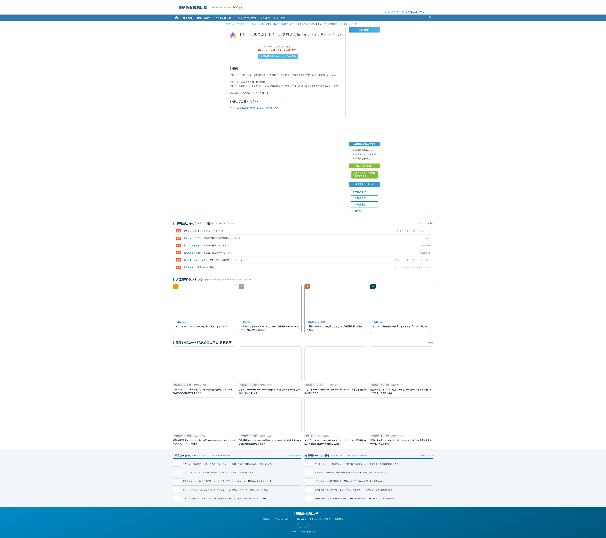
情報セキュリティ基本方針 (321, 519)
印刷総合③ (360, 204)
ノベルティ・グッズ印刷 (273, 17)
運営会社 (267, 519)
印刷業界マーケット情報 (364, 154)
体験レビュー (203, 17)
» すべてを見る (426, 223)
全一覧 (358, 210)
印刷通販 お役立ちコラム (364, 159)
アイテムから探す (224, 17)
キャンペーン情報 (247, 17)
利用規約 (339, 519)
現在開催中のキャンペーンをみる (279, 56)
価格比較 (187, 17)
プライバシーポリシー (283, 519)
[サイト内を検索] (430, 18)
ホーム (176, 18)
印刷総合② (360, 198)
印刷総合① (360, 192)
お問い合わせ (301, 519)
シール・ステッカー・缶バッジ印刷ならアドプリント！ (406, 12)
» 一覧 (430, 342)
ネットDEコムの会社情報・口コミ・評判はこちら (254, 108)
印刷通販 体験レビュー (363, 150)
